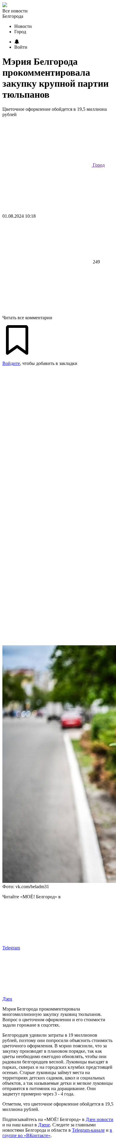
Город (98, 164)
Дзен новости (99, 1119)
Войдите (11, 363)
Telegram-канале (88, 1130)
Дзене (44, 1124)
